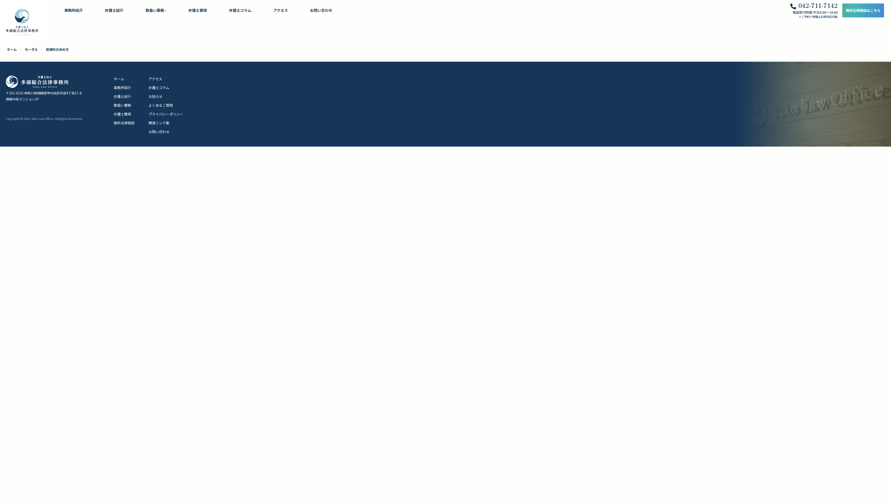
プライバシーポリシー (165, 114)
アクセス (280, 10)
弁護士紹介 (114, 10)
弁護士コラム (240, 10)
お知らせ (155, 96)
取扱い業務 (122, 105)
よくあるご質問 (160, 105)
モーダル (31, 49)
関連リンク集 (158, 122)
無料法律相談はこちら (863, 10)
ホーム (12, 49)
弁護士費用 (197, 10)
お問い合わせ (321, 10)
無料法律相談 (124, 122)
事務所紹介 (73, 10)
